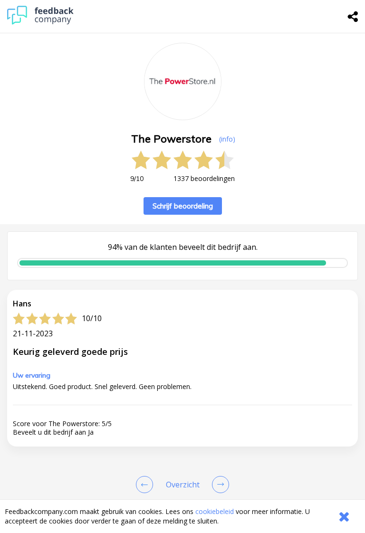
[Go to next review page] (218, 484)
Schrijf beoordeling (183, 205)
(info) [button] (227, 138)
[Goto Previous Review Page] (146, 484)
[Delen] (353, 16)
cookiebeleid (214, 511)
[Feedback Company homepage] (40, 22)
